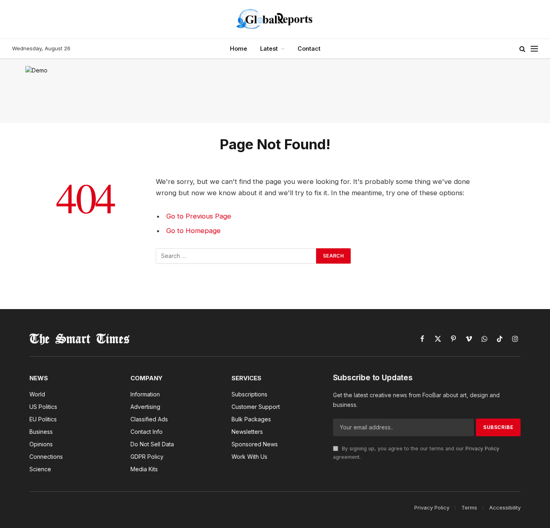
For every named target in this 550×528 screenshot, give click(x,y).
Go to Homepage (193, 231)
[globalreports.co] (275, 19)
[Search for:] (236, 256)
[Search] (522, 49)
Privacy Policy (482, 449)
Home (238, 48)
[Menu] (534, 49)
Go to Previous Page (198, 216)
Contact (309, 48)
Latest (269, 48)
